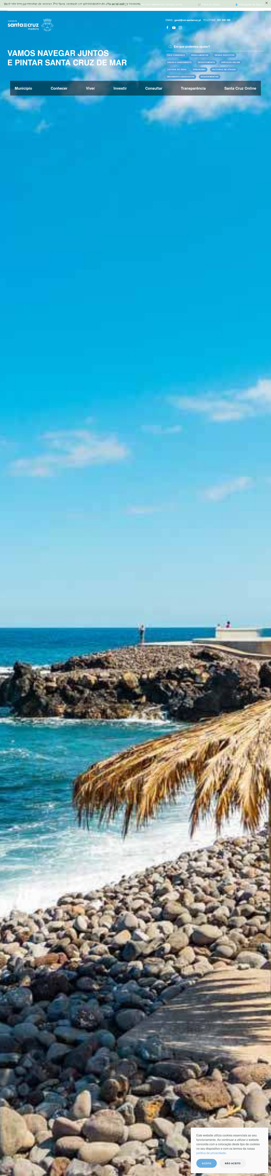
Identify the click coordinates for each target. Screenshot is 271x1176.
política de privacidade (211, 1153)
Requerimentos (209, 76)
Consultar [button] (153, 88)
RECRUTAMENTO (206, 62)
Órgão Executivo (224, 55)
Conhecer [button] (59, 88)
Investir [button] (120, 88)
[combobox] (215, 46)
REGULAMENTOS (199, 55)
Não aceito (233, 1163)
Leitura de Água (177, 69)
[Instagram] (180, 27)
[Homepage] (30, 24)
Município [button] (23, 88)
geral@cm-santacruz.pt (187, 20)
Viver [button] (90, 88)
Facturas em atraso (224, 69)
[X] (174, 27)
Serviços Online (230, 62)
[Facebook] (167, 27)
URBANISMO (199, 69)
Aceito (206, 1163)
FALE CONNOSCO (176, 55)
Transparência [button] (193, 88)
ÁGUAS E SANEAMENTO (179, 62)
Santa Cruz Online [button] (240, 88)
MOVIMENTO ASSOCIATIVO (180, 76)
